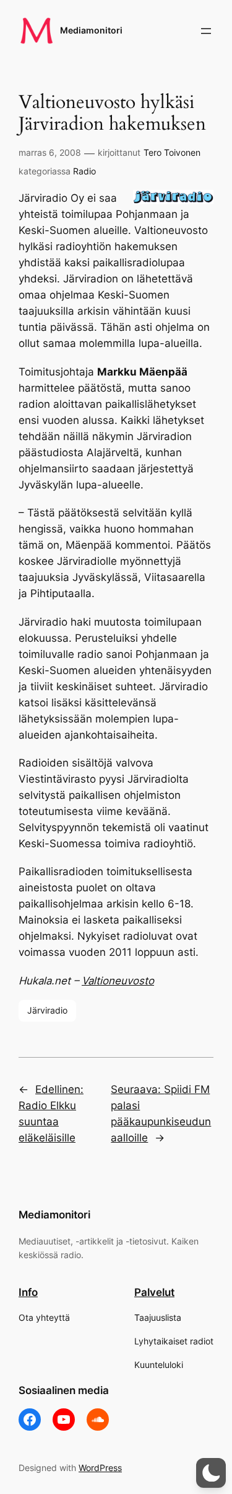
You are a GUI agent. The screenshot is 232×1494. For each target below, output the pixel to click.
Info (28, 1292)
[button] (211, 1473)
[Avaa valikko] (206, 31)
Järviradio (47, 1010)
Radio (84, 171)
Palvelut (154, 1292)
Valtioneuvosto (118, 980)
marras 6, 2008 (50, 152)
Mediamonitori (91, 30)
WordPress (100, 1467)
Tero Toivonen (172, 152)
